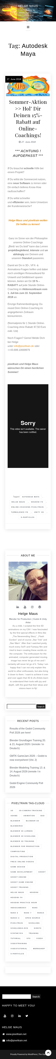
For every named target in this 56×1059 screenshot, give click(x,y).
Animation (29, 816)
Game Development (22, 872)
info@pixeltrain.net (16, 1040)
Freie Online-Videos (22, 862)
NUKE (35, 908)
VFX (29, 938)
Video (39, 938)
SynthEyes (17, 933)
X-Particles (28, 517)
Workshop (39, 948)
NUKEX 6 (15, 918)
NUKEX (40, 913)
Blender (15, 821)
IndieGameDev (18, 908)
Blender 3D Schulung (23, 836)
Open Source (32, 918)
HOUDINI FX (37, 502)
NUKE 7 (28, 913)
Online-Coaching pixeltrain (27, 507)
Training (34, 933)
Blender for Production (25, 846)
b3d (43, 816)
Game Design (18, 867)
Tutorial (16, 938)
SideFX (38, 928)
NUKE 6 (14, 913)
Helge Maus (18, 502)
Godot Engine (19, 877)
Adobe (14, 816)
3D (12, 810)
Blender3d (17, 826)
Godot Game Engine (22, 882)
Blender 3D (32, 821)
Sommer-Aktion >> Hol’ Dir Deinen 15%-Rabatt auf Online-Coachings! (28, 118)
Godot (42, 872)
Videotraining (19, 943)
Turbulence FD (19, 512)
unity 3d (39, 512)
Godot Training (20, 887)
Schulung (34, 923)
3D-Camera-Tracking (30, 810)
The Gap (42, 1054)
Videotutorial (19, 948)
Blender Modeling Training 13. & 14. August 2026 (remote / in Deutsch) (27, 771)
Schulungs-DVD (19, 928)
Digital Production (22, 856)
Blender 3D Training (22, 841)
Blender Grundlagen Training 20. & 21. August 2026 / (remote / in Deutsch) (28, 744)
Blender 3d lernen (22, 831)
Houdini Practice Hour (24, 902)
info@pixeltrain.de (24, 346)
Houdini (34, 892)
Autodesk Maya (31, 497)
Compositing (18, 851)
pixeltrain (17, 923)
